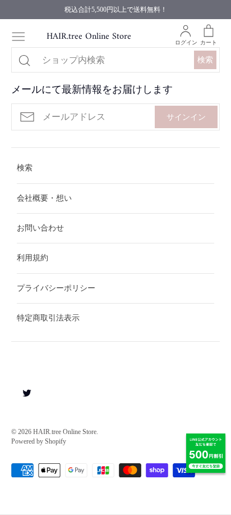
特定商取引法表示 (48, 318)
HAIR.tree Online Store (89, 36)
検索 (205, 60)
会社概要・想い (44, 198)
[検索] (24, 60)
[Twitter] (22, 392)
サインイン (186, 117)
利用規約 (32, 258)
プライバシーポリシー (56, 288)
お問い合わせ (40, 228)
